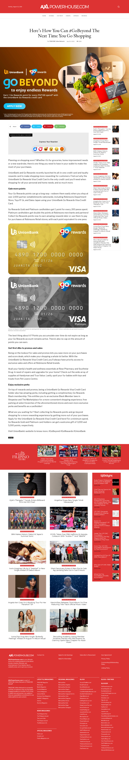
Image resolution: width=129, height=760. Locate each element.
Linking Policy (105, 668)
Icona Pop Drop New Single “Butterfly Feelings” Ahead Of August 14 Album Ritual (101, 228)
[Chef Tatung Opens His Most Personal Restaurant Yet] (115, 491)
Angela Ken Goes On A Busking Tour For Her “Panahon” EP (101, 202)
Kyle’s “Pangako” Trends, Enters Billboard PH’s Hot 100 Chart (102, 130)
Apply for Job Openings (65, 655)
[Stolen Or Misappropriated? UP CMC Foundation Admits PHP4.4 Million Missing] (115, 523)
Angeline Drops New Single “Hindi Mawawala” (102, 141)
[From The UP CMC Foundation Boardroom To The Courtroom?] (115, 548)
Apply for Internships (64, 658)
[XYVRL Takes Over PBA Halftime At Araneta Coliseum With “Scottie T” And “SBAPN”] (115, 162)
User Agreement (106, 655)
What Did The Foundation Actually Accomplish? (101, 575)
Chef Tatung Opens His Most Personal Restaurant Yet (102, 491)
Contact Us (40, 655)
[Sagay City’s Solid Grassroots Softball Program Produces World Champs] (46, 451)
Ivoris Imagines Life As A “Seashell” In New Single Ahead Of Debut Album (102, 177)
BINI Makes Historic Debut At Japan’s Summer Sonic (100, 152)
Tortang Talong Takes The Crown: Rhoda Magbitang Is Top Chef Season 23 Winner (111, 461)
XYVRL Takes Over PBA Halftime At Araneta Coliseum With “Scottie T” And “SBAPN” (101, 165)
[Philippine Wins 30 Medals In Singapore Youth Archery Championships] (90, 451)
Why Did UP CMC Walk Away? (102, 565)
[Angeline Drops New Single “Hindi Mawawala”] (115, 141)
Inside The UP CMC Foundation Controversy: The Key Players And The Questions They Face (101, 537)
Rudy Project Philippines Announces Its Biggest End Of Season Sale (103, 481)
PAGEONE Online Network (56, 41)
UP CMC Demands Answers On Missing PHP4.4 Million (101, 513)
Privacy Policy (105, 658)
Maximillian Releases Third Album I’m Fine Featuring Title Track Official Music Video (100, 215)
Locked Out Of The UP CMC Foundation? (102, 556)
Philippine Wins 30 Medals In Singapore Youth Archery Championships (90, 461)
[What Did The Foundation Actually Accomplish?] (115, 576)
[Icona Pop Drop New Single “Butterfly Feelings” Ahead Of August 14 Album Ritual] (115, 226)
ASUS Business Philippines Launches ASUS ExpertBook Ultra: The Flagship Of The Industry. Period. (102, 502)
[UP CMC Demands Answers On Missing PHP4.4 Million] (115, 513)
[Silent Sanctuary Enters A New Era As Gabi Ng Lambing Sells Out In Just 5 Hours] (115, 188)
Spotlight (11, 437)
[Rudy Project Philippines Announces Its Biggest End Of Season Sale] (115, 482)
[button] (118, 6)
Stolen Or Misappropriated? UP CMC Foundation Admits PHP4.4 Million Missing (102, 524)
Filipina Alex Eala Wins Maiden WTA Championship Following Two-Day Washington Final (68, 462)
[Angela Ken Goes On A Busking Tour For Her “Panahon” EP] (115, 201)
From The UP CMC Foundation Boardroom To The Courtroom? (102, 547)
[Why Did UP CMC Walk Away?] (115, 567)
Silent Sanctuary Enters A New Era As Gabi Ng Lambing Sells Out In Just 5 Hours (101, 190)
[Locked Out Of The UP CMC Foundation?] (115, 557)
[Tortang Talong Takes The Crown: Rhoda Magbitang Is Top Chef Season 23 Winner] (111, 451)
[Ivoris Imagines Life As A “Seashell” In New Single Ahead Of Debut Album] (115, 176)
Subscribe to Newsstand (87, 655)
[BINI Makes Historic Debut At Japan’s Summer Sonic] (115, 151)
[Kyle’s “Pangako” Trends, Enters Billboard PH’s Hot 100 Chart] (115, 129)
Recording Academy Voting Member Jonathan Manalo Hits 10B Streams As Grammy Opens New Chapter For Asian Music (102, 243)
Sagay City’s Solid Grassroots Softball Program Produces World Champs (47, 461)
